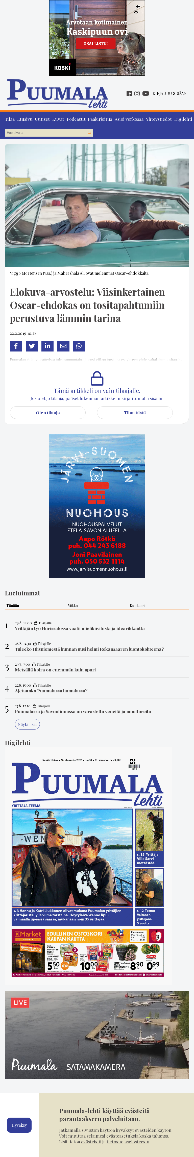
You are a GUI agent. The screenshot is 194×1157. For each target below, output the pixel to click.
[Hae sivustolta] (89, 133)
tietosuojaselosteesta (128, 1141)
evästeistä (91, 1141)
